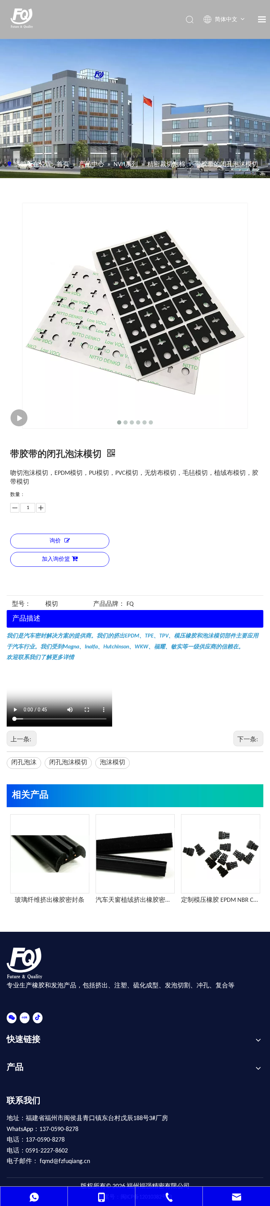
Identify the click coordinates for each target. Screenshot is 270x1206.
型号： (21, 604)
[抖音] (38, 1017)
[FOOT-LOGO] (28, 963)
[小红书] (25, 1017)
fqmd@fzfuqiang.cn (65, 1161)
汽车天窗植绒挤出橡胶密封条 (135, 900)
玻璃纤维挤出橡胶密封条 (49, 900)
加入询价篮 (56, 559)
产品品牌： (109, 604)
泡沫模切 (112, 762)
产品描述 (26, 618)
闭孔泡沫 (24, 762)
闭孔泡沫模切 (68, 762)
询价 (55, 541)
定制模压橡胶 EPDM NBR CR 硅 (220, 900)
